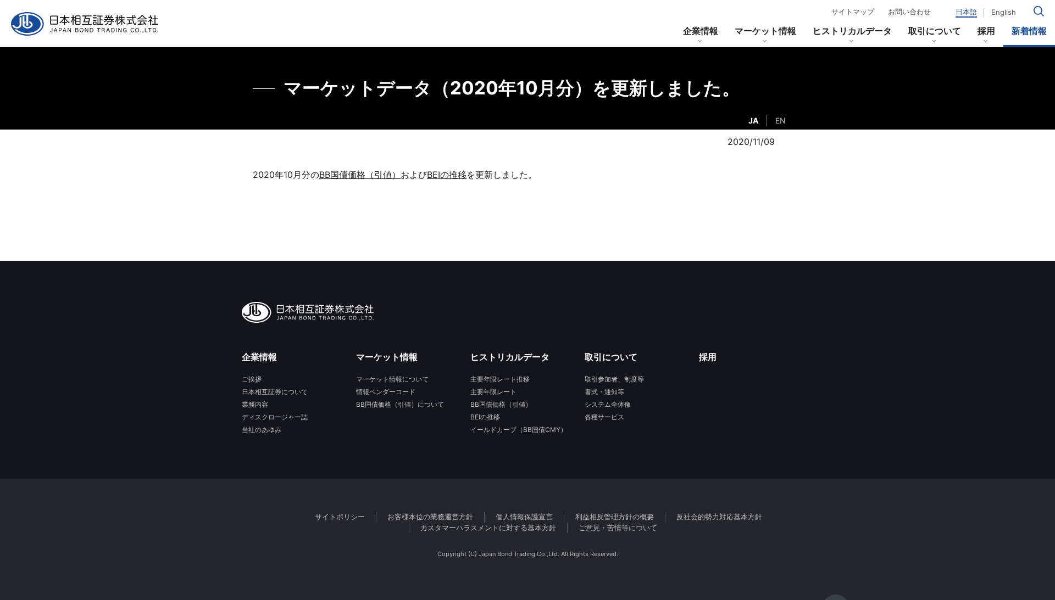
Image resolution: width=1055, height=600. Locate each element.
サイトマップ (852, 12)
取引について (934, 30)
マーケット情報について (392, 379)
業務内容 (255, 404)
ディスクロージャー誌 (275, 417)
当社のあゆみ (261, 429)
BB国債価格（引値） (360, 174)
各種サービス (604, 417)
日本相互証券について (275, 392)
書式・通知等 (604, 392)
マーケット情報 (765, 30)
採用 (986, 30)
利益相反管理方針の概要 (614, 516)
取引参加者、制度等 (614, 379)
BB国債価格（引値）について (400, 404)
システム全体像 (608, 404)
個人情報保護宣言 (524, 516)
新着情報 (1029, 30)
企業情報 (700, 30)
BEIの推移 (447, 174)
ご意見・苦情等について (618, 527)
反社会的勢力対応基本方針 (719, 516)
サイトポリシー (340, 516)
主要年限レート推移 (500, 379)
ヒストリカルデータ (852, 30)
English (1003, 12)
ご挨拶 (252, 379)
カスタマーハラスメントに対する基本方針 (488, 527)
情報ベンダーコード (385, 392)
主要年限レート (493, 392)
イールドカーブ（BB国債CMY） (518, 429)
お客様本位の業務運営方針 (430, 516)
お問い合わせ (909, 12)
